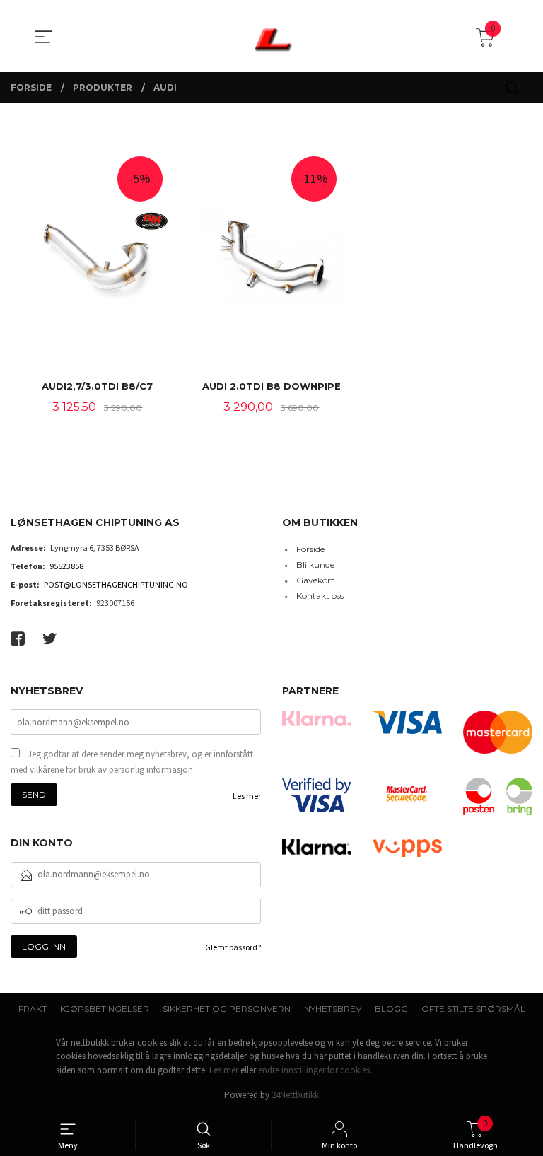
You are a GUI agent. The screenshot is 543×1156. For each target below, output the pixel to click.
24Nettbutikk (295, 1095)
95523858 (66, 566)
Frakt (32, 1008)
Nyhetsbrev (332, 1008)
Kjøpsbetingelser (104, 1008)
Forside (310, 549)
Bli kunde (315, 564)
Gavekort (315, 580)
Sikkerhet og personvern (227, 1008)
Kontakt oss (320, 595)
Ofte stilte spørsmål (473, 1008)
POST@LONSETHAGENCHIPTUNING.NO (116, 584)
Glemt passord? (233, 947)
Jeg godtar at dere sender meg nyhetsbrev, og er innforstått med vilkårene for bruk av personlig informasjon (132, 762)
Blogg (391, 1008)
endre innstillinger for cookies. (315, 1070)
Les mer (247, 795)
